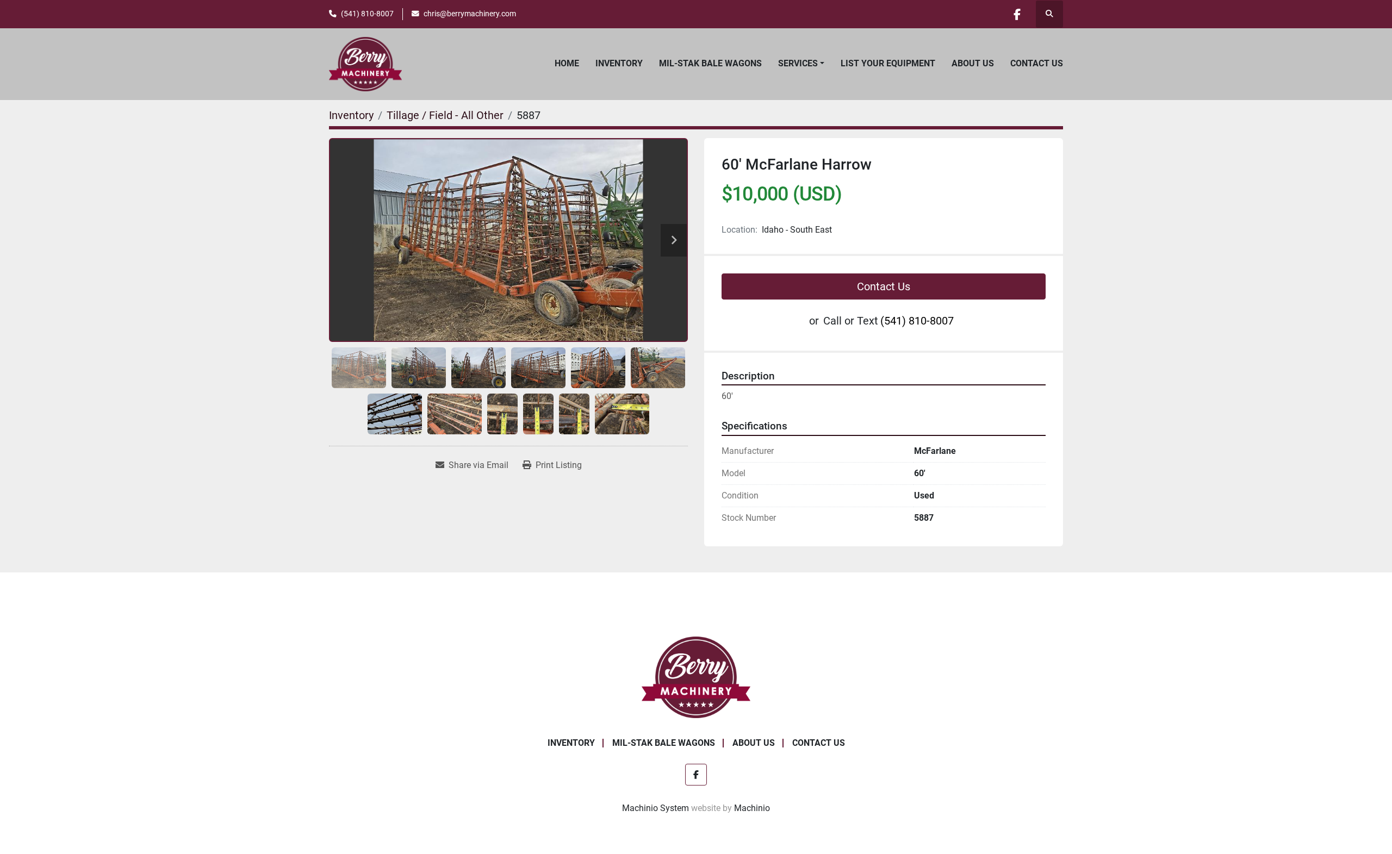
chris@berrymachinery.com (470, 13)
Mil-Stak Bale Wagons (710, 63)
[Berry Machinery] (696, 676)
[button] (801, 63)
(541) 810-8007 (367, 13)
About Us (973, 63)
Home (567, 63)
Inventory (619, 63)
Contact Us (1036, 63)
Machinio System (655, 808)
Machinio (752, 808)
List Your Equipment (888, 63)
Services (798, 63)
